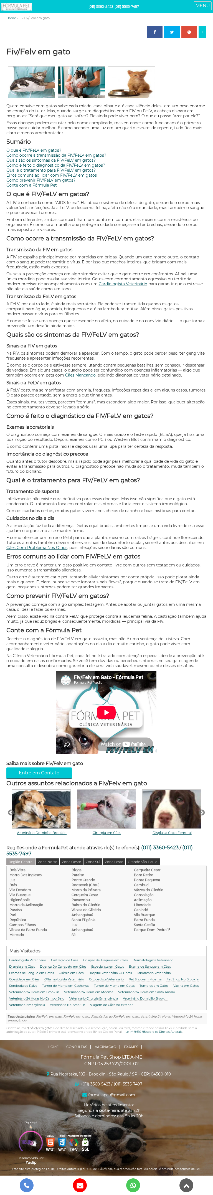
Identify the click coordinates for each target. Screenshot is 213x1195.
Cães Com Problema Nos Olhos (36, 547)
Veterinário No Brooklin (67, 1005)
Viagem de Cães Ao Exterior (111, 1005)
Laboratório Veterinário (154, 973)
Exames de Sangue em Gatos (31, 973)
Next (201, 812)
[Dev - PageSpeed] (74, 1143)
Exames (131, 1047)
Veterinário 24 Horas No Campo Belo (36, 998)
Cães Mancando (80, 375)
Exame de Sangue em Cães (150, 966)
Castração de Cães (64, 960)
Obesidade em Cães (24, 979)
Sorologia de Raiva (23, 986)
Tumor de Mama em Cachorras (65, 986)
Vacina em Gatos (186, 986)
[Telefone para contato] (27, 1185)
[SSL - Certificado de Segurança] (85, 1143)
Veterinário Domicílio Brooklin (42, 833)
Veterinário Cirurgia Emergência (93, 998)
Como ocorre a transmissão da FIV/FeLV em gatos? (56, 155)
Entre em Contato (39, 773)
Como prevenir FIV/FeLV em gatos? (40, 180)
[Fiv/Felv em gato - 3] (131, 96)
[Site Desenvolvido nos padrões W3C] (50, 1143)
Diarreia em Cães (22, 966)
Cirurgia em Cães (107, 833)
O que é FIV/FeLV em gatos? (33, 150)
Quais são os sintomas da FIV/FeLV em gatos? (51, 160)
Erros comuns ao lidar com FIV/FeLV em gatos (51, 175)
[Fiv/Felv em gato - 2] (81, 96)
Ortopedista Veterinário (106, 979)
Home (11, 18)
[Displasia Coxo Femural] (172, 809)
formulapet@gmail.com (111, 1094)
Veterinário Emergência (27, 1005)
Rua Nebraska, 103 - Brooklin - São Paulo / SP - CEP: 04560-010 (110, 1074)
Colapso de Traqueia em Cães (105, 960)
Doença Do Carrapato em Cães (63, 966)
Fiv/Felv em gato (38, 51)
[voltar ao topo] (186, 1185)
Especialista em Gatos (107, 966)
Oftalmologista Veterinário (64, 979)
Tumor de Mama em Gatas (114, 986)
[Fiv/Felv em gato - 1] (31, 96)
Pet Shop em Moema (145, 979)
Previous (10, 812)
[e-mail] (80, 1185)
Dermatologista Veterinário (153, 960)
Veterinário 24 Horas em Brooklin (34, 992)
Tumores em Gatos (154, 986)
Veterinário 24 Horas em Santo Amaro (146, 992)
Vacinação (105, 1047)
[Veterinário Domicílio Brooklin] (42, 809)
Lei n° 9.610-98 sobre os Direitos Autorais (153, 1032)
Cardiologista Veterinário (123, 283)
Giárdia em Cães (71, 973)
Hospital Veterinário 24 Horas (110, 973)
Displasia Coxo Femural (172, 833)
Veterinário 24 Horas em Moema (88, 992)
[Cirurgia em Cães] (107, 809)
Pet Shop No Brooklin (182, 979)
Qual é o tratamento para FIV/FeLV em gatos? (51, 170)
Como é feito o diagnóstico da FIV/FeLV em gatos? (55, 165)
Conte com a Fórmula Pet (31, 185)
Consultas (76, 1047)
